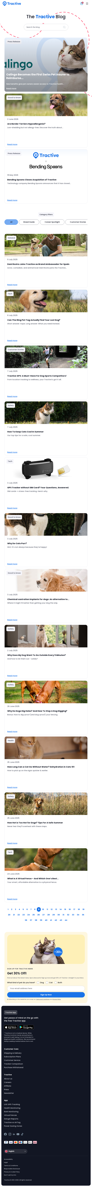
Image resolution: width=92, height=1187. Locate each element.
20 (9, 914)
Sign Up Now (46, 994)
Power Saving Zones (13, 1126)
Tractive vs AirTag (12, 1122)
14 (61, 909)
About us (8, 1078)
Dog (42, 982)
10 (43, 909)
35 (83, 914)
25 (33, 914)
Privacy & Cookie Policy (12, 1172)
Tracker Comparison (13, 1064)
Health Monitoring (12, 1108)
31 (63, 914)
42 (56, 920)
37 (31, 920)
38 (36, 920)
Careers (7, 1082)
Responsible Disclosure (12, 1169)
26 (38, 914)
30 (58, 914)
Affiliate (7, 1086)
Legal (6, 1162)
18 (79, 909)
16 (70, 909)
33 (73, 914)
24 (28, 914)
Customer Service (12, 1060)
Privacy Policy (57, 999)
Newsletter (9, 1093)
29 (53, 914)
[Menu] (87, 3)
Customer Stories (78, 222)
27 (43, 914)
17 (74, 909)
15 (65, 909)
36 (26, 920)
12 (52, 909)
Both (60, 982)
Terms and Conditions (42, 999)
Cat (51, 982)
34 (78, 914)
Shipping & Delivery (12, 1053)
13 (56, 909)
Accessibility (8, 1159)
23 (23, 914)
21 (14, 914)
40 (46, 920)
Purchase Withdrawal (13, 1067)
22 (19, 914)
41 (51, 920)
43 (61, 920)
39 (41, 920)
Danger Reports (11, 1119)
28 (48, 914)
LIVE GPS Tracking (12, 1104)
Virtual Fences (10, 1115)
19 (83, 909)
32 (68, 914)
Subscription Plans (12, 1056)
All (11, 222)
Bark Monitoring (11, 1111)
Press (6, 1089)
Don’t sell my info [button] (10, 1175)
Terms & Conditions (11, 1166)
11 (47, 909)
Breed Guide (29, 222)
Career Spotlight (52, 222)
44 (66, 920)
